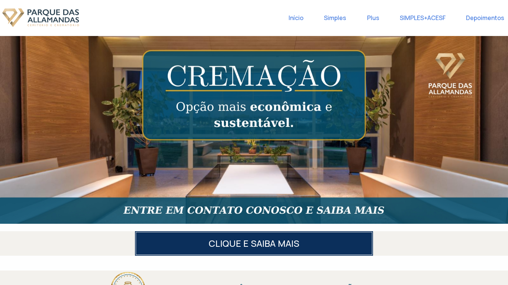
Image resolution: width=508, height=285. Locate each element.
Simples (335, 18)
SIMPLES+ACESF (423, 18)
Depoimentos (485, 18)
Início (296, 18)
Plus (373, 18)
